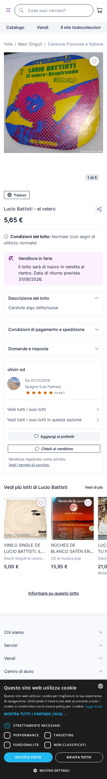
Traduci (20, 195)
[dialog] (53, 729)
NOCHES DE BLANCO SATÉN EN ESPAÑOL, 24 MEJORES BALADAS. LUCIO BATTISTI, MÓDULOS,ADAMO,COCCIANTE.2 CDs (72, 548)
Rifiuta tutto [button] (79, 757)
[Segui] (94, 61)
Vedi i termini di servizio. (29, 465)
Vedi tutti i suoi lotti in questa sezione (44, 419)
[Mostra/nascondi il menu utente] (7, 10)
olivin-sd (16, 369)
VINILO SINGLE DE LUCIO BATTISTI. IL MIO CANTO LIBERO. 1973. (24, 548)
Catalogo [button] (15, 27)
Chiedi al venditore (57, 448)
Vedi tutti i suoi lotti (26, 409)
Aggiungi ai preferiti (57, 436)
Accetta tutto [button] (28, 757)
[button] (53, 298)
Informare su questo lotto (53, 593)
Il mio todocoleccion (81, 27)
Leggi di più (94, 706)
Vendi (42, 27)
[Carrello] (100, 10)
